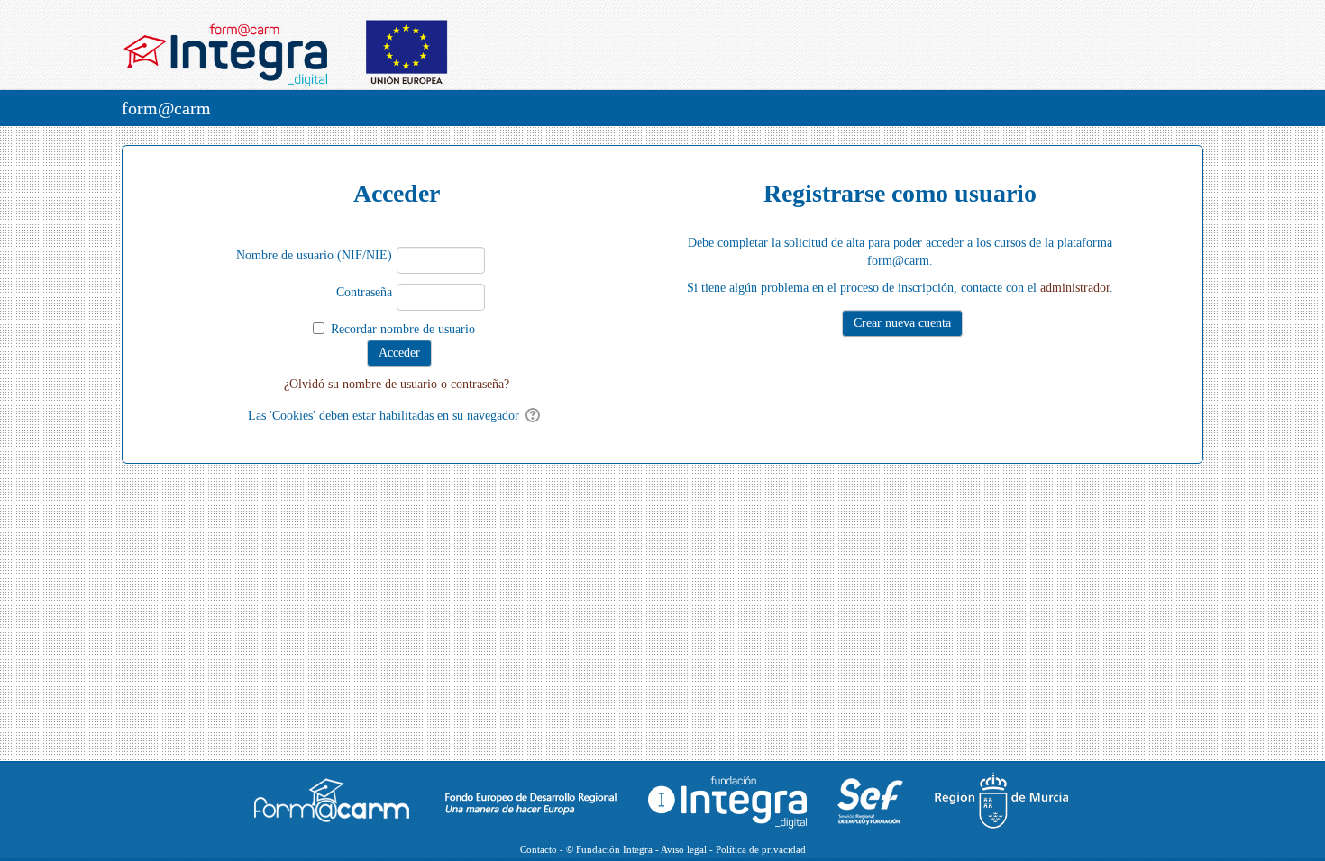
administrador (1075, 288)
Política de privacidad (761, 849)
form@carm (166, 108)
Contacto (538, 849)
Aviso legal (684, 849)
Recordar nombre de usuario (403, 329)
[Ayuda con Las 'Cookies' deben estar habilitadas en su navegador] (534, 415)
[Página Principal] (295, 45)
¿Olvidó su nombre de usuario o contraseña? (396, 384)
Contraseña (364, 292)
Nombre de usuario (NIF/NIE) (314, 255)
